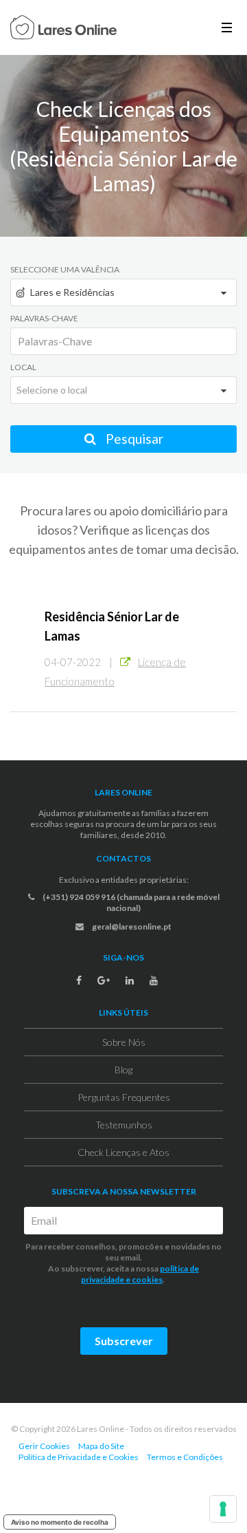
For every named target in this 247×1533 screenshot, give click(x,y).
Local (23, 367)
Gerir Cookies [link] (44, 1446)
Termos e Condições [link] (185, 1457)
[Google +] (103, 980)
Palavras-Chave (44, 318)
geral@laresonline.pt (131, 926)
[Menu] (226, 27)
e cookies (143, 1279)
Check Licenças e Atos (123, 1152)
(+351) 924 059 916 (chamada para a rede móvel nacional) (130, 902)
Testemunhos (123, 1124)
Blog (123, 1069)
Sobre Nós (123, 1042)
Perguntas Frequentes (124, 1097)
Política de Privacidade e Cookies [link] (79, 1457)
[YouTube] (154, 980)
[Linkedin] (130, 980)
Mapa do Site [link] (101, 1446)
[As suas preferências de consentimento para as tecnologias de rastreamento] (223, 1509)
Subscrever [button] (124, 1340)
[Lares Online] (63, 29)
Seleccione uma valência (64, 269)
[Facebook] (79, 980)
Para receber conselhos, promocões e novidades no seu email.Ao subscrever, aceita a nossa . (123, 1263)
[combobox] (123, 292)
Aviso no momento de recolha (59, 1522)
